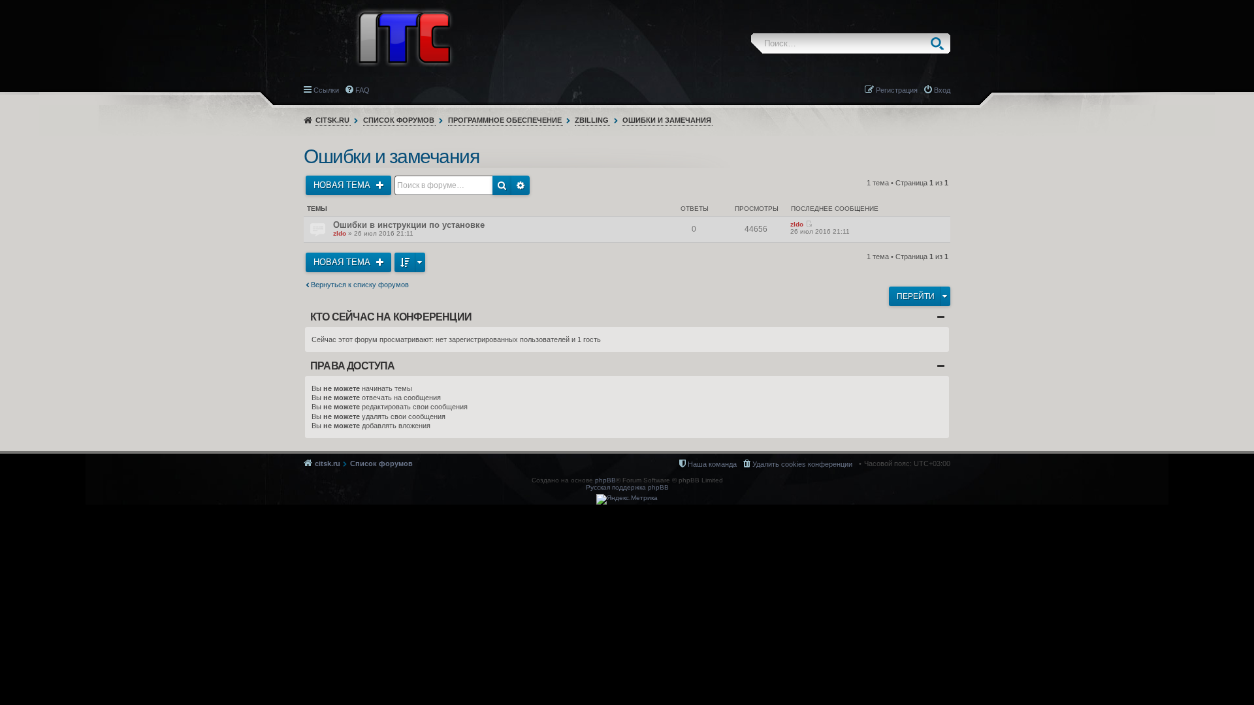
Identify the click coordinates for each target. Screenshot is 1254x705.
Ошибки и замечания (666, 120)
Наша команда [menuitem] (712, 464)
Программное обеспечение (505, 120)
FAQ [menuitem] (362, 90)
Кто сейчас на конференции (391, 316)
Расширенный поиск (520, 185)
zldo (339, 233)
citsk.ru (332, 120)
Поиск (940, 43)
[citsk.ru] (404, 37)
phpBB (605, 480)
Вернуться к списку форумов (360, 285)
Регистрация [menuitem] (897, 90)
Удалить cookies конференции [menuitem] (802, 464)
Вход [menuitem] (942, 90)
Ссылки (326, 90)
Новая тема (343, 185)
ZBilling (592, 120)
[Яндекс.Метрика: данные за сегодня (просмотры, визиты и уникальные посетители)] (627, 499)
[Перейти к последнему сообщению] (808, 224)
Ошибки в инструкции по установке (409, 225)
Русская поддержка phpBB (627, 487)
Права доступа (352, 365)
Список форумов (398, 120)
